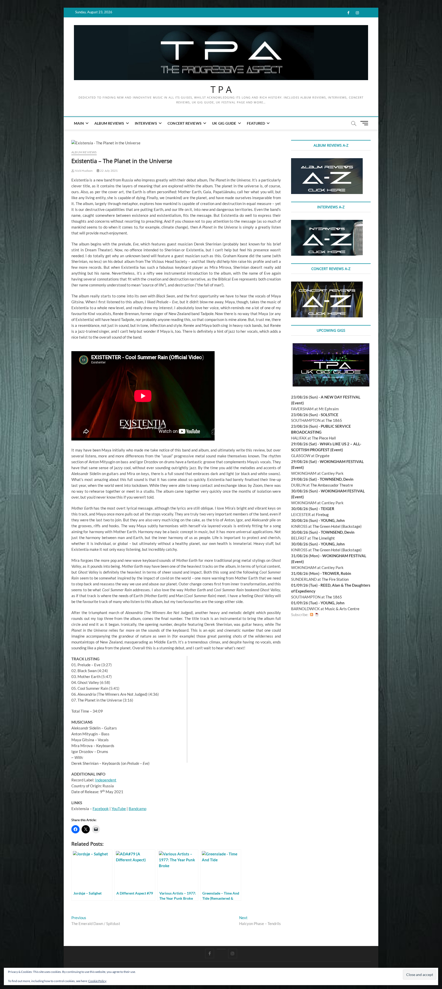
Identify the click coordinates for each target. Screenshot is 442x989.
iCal (316, 615)
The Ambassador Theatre (332, 485)
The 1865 (334, 420)
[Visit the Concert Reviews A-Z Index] (327, 284)
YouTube (119, 808)
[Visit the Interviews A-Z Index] (327, 222)
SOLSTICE (329, 414)
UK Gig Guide (224, 123)
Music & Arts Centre (342, 608)
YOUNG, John (333, 520)
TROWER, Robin (336, 573)
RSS (311, 615)
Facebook (101, 808)
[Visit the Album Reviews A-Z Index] (327, 161)
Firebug (322, 514)
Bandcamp (137, 808)
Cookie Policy (97, 981)
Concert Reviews (185, 123)
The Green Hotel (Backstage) (337, 526)
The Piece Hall (324, 438)
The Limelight (323, 538)
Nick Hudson (83, 171)
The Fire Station (335, 579)
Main (79, 123)
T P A (221, 89)
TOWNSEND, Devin (336, 479)
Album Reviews (109, 123)
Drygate (322, 455)
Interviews (146, 123)
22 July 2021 (109, 171)
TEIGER (327, 508)
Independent (105, 780)
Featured (256, 123)
